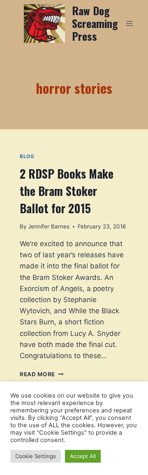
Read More (42, 374)
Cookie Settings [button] (35, 456)
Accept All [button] (83, 456)
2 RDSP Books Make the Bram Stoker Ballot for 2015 (66, 191)
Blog (27, 156)
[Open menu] (129, 23)
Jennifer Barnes (48, 226)
